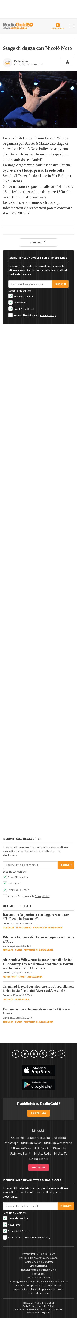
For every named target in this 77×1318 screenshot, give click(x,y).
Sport (22, 977)
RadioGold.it (48, 1303)
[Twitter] (25, 1054)
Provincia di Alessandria (47, 927)
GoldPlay (8, 927)
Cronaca (8, 950)
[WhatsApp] (61, 1054)
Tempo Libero (24, 927)
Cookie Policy (47, 1254)
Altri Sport (10, 977)
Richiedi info (38, 1113)
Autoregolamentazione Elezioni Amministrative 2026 (39, 1282)
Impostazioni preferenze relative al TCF (38, 1286)
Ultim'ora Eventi (20, 1154)
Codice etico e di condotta (38, 1262)
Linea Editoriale (38, 1266)
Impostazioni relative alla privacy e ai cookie (38, 1289)
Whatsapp (11, 1143)
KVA (48, 1312)
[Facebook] (15, 1054)
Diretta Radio (42, 1154)
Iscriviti (60, 284)
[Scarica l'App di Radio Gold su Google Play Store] (38, 1084)
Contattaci (38, 1167)
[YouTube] (34, 1054)
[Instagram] (43, 1054)
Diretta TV (60, 1154)
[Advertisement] (38, 371)
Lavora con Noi (38, 1159)
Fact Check (38, 1274)
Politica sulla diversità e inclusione (38, 1258)
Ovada (18, 950)
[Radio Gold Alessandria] (18, 25)
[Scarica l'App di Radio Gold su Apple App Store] (38, 1070)
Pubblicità (59, 1138)
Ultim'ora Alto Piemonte (50, 1148)
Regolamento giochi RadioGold (38, 1270)
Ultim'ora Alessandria (58, 1143)
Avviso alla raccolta (38, 1293)
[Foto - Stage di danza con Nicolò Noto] (38, 99)
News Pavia (19, 303)
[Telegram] (52, 1054)
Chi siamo (17, 1138)
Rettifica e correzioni (38, 1278)
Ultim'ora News (31, 1143)
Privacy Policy (48, 315)
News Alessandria (23, 296)
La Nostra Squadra (38, 1138)
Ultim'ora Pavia (21, 1148)
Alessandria (34, 977)
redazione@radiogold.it (51, 1309)
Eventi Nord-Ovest (23, 309)
